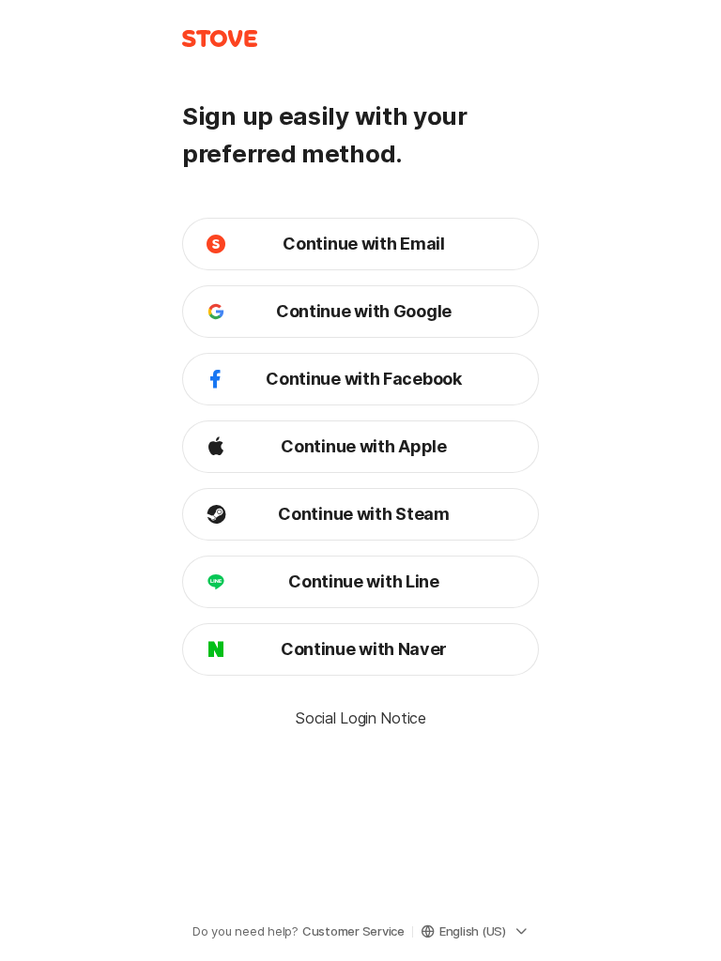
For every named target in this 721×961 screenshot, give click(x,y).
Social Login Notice (360, 718)
